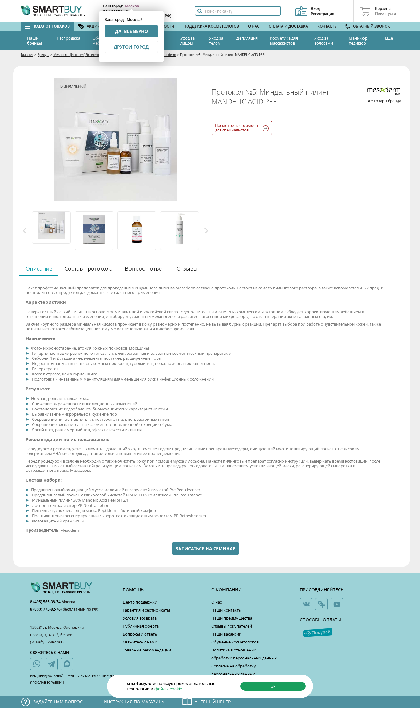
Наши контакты (226, 610)
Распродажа (68, 38)
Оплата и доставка (288, 26)
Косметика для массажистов (284, 40)
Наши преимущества (231, 618)
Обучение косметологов (235, 642)
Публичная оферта (141, 626)
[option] (51, 227)
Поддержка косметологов (211, 26)
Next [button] (206, 231)
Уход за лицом (187, 40)
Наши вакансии (226, 634)
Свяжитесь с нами (140, 642)
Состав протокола (89, 268)
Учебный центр (213, 702)
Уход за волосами (323, 40)
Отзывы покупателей (231, 626)
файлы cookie (168, 688)
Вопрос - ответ (144, 268)
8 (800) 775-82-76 (45, 609)
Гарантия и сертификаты (146, 610)
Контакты (327, 26)
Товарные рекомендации (147, 650)
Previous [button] (24, 231)
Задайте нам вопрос (58, 702)
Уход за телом (216, 40)
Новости (165, 26)
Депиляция (247, 38)
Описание (39, 268)
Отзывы (187, 268)
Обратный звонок (371, 26)
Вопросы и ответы (140, 634)
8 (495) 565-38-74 (45, 601)
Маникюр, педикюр (358, 40)
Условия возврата (140, 618)
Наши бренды (34, 40)
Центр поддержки (140, 602)
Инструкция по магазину (134, 702)
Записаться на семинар (206, 548)
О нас (254, 26)
